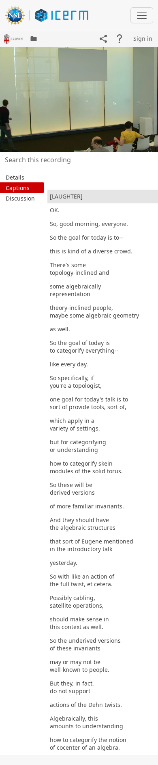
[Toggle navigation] (141, 15)
